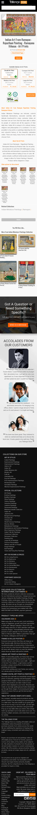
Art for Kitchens (9, 561)
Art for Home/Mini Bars (12, 565)
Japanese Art (8, 514)
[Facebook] (28, 799)
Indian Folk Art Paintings (12, 532)
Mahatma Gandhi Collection (13, 509)
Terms (3, 789)
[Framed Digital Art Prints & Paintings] (33, 674)
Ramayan (26, 210)
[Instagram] (31, 799)
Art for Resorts (9, 569)
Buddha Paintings (10, 497)
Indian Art (7, 468)
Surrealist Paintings (10, 485)
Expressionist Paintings (11, 462)
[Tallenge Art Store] (18, 2)
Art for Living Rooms (11, 557)
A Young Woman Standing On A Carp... (26, 286)
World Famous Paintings (12, 522)
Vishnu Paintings (9, 501)
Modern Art (8, 472)
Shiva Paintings (9, 499)
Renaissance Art (9, 482)
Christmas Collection (11, 534)
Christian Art (8, 518)
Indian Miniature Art (10, 470)
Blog (2, 806)
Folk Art (6, 474)
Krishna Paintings (10, 495)
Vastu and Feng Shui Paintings (14, 551)
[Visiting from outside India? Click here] (26, 592)
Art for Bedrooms (10, 559)
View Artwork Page (17, 53)
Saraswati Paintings (10, 507)
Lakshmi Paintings (10, 505)
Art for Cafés (8, 571)
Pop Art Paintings (10, 478)
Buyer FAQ (4, 783)
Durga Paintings (9, 546)
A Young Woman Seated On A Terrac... (8, 284)
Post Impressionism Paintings (14, 480)
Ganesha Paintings (10, 503)
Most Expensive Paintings (12, 530)
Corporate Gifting (10, 582)
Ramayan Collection (10, 536)
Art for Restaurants (10, 567)
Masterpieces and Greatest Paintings (16, 528)
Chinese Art (8, 520)
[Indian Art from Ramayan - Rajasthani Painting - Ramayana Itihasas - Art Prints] (18, 24)
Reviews (4, 785)
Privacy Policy (5, 795)
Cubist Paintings (9, 460)
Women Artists (9, 524)
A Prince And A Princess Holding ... (7, 256)
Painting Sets (8, 538)
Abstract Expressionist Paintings (14, 487)
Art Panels (7, 493)
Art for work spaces (10, 573)
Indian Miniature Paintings (11, 210)
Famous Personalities (11, 542)
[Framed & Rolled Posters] (23, 638)
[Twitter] (25, 799)
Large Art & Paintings (11, 540)
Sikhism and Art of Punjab (12, 544)
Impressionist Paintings (12, 464)
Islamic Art (7, 466)
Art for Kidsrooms (10, 563)
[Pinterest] (34, 799)
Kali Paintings (8, 549)
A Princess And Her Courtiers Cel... (23, 249)
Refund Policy (5, 787)
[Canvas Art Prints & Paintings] (27, 654)
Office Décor (8, 580)
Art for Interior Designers (12, 584)
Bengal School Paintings (12, 516)
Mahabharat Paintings (11, 526)
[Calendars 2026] (15, 619)
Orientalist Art (8, 476)
